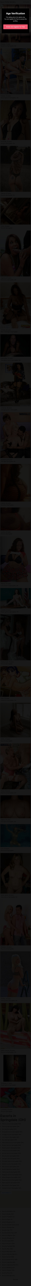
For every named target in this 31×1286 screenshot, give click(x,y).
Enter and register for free (15, 27)
